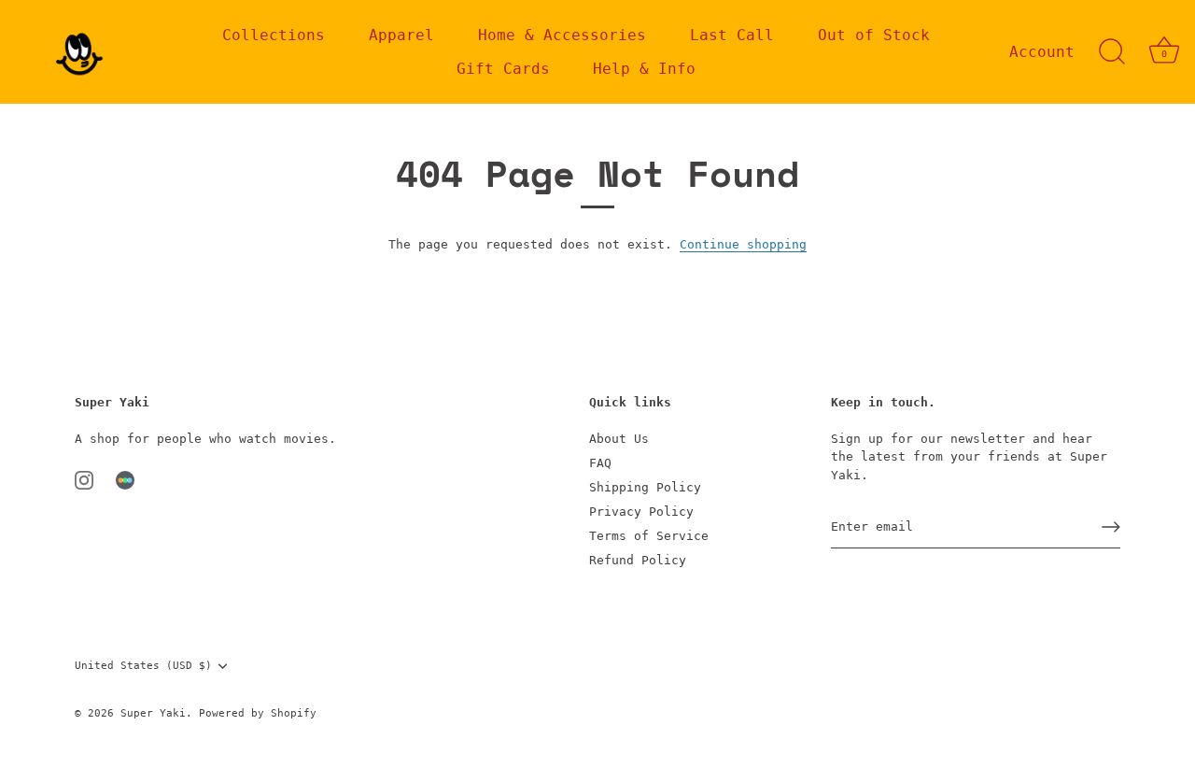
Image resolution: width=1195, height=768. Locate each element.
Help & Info (644, 69)
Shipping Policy (645, 487)
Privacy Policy (641, 512)
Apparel (401, 35)
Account (1042, 52)
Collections (273, 35)
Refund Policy (637, 560)
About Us (619, 439)
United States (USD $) (143, 666)
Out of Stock (874, 35)
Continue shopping (743, 244)
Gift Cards (503, 69)
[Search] (1111, 52)
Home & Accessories (562, 35)
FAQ (600, 463)
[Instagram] (84, 479)
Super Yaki (153, 713)
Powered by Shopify (257, 713)
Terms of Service (649, 536)
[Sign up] (1111, 527)
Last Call (732, 35)
